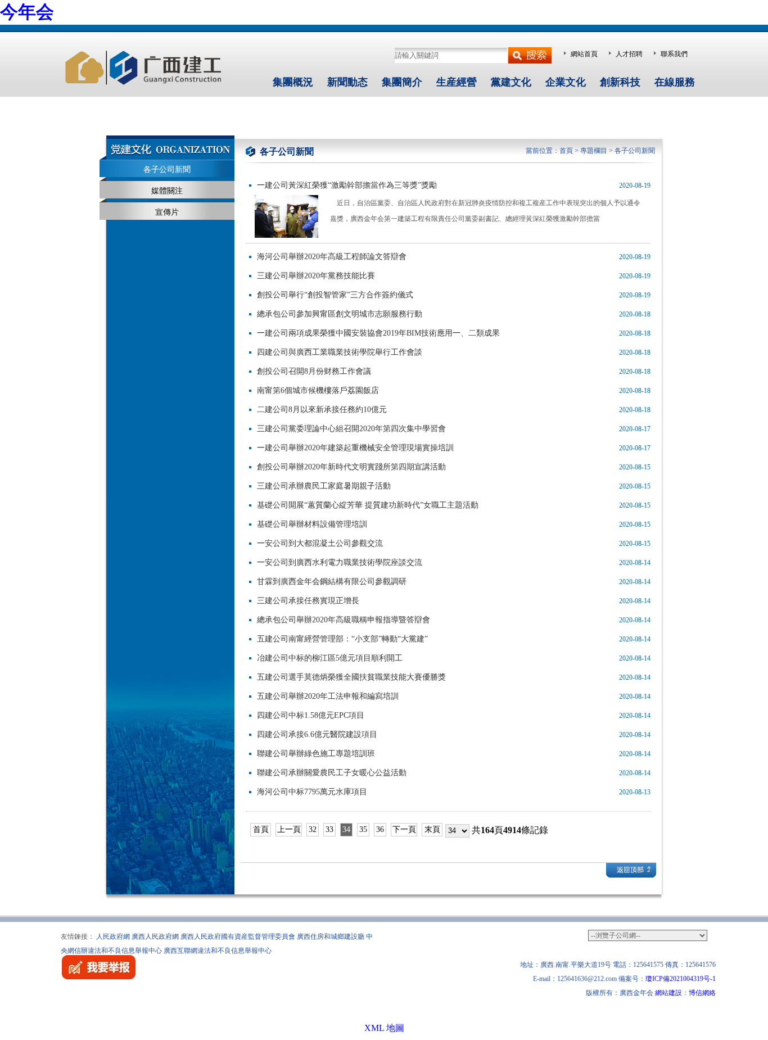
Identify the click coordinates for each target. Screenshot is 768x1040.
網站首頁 (584, 54)
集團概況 (293, 82)
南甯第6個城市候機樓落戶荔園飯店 (318, 390)
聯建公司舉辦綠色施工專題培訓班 (316, 753)
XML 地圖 (384, 1028)
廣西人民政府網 (155, 936)
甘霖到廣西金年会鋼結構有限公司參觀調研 (331, 581)
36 (380, 829)
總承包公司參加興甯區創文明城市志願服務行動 (339, 314)
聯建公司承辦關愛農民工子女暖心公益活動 (331, 772)
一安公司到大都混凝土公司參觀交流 (320, 543)
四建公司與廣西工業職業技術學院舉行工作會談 (339, 352)
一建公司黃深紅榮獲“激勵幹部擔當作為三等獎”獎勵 (347, 185)
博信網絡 (702, 993)
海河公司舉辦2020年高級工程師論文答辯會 (331, 256)
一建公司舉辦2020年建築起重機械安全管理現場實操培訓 (355, 448)
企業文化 (565, 82)
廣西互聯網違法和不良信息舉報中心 (218, 951)
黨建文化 (511, 82)
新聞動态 (347, 82)
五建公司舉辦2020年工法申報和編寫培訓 (328, 696)
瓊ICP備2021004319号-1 (680, 979)
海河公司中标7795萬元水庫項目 (312, 792)
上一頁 (289, 829)
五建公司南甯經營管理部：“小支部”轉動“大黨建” (342, 639)
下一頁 (404, 829)
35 (363, 829)
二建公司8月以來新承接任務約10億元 (322, 409)
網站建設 (668, 993)
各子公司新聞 (167, 169)
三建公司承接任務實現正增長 (308, 600)
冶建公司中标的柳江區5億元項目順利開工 (330, 658)
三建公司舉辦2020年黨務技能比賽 (316, 276)
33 (329, 829)
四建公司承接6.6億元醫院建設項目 (317, 734)
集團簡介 (402, 82)
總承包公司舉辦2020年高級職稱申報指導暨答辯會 (343, 620)
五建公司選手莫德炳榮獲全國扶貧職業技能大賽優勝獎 (351, 677)
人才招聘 (629, 54)
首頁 (566, 151)
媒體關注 (167, 191)
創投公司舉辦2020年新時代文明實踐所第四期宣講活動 (351, 467)
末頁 (432, 829)
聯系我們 (674, 54)
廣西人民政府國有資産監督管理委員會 (237, 936)
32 (313, 829)
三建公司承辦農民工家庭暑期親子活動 (324, 486)
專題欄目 (593, 151)
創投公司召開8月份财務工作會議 (314, 371)
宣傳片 (167, 212)
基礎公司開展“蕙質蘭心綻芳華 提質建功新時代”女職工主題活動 (367, 505)
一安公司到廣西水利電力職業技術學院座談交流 (339, 562)
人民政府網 (113, 936)
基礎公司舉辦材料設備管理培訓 (312, 524)
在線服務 (674, 82)
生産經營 (456, 82)
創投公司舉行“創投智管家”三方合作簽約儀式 (335, 295)
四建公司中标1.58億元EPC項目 (310, 715)
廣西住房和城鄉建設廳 (330, 936)
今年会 (27, 12)
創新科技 (620, 82)
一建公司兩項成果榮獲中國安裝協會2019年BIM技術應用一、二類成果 (378, 333)
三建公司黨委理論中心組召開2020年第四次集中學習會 (351, 428)
